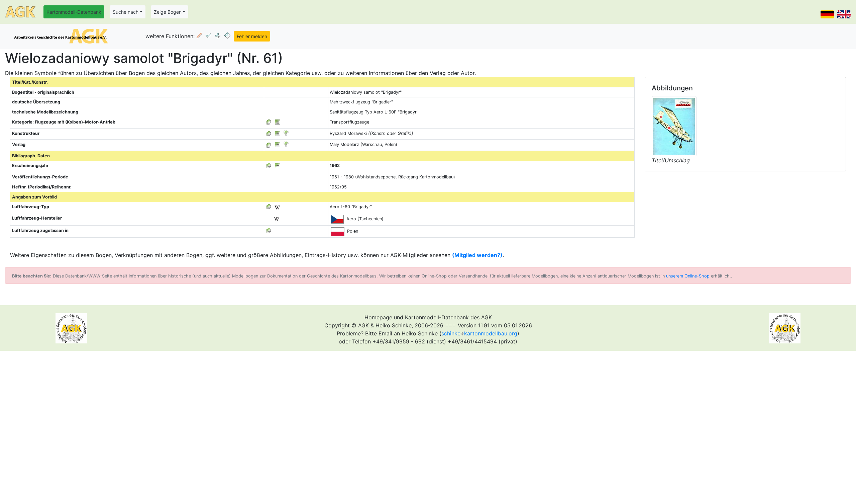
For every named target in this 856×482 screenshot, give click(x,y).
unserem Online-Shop (688, 275)
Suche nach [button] (125, 12)
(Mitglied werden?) (477, 255)
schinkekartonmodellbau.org (479, 333)
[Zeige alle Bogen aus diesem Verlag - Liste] (269, 144)
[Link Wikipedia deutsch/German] (277, 206)
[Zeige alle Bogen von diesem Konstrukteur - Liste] (269, 133)
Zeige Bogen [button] (168, 12)
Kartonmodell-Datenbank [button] (73, 12)
